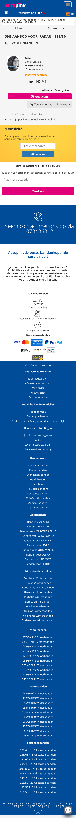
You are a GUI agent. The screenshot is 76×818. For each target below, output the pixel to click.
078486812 (39, 231)
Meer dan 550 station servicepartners (38, 318)
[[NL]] (68, 14)
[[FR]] (72, 14)
